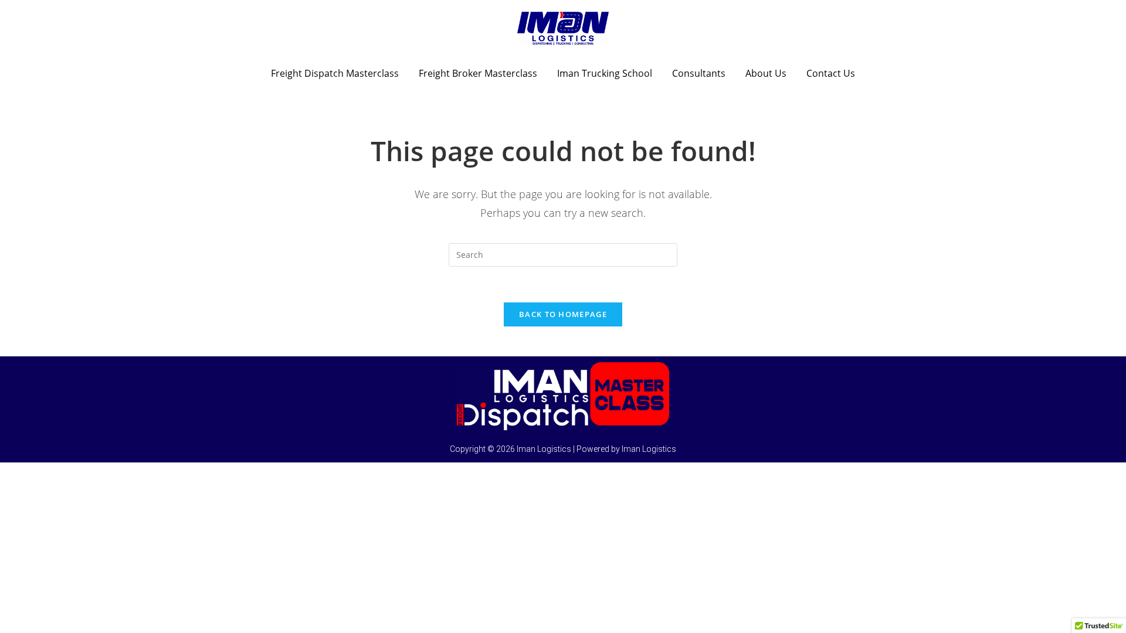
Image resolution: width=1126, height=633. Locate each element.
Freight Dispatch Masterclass (335, 73)
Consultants (698, 73)
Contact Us (830, 73)
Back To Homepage (563, 314)
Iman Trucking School (604, 73)
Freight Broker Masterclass (478, 73)
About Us (765, 73)
